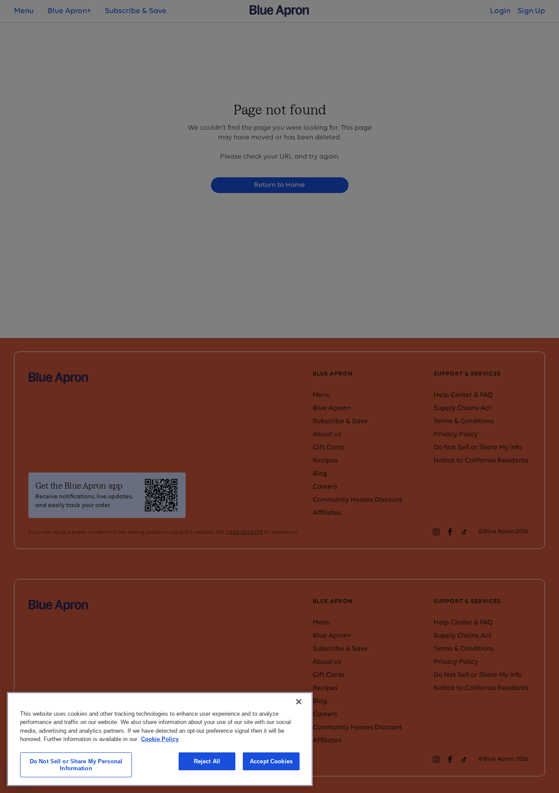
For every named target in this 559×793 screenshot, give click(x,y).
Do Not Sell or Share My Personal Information (76, 765)
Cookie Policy (160, 739)
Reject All (207, 761)
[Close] (298, 701)
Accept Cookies (271, 761)
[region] (160, 739)
